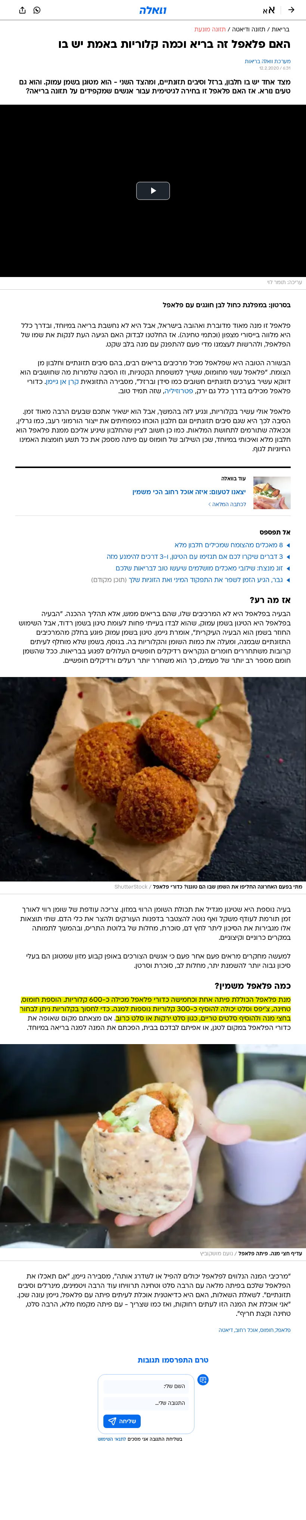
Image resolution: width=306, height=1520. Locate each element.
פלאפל (283, 1330)
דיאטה (226, 1330)
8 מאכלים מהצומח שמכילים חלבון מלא (229, 545)
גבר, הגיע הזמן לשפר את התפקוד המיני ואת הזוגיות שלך (206, 580)
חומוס (267, 1330)
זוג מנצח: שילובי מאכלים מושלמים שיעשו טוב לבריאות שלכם (199, 569)
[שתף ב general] (22, 10)
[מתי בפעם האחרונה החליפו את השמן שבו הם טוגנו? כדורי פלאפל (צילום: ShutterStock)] (153, 785)
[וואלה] (153, 10)
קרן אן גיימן (62, 382)
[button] (269, 10)
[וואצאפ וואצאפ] (37, 10)
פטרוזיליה (179, 391)
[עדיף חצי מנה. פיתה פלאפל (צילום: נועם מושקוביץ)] (153, 1152)
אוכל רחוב (246, 1330)
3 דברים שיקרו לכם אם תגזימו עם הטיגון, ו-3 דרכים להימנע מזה (195, 557)
